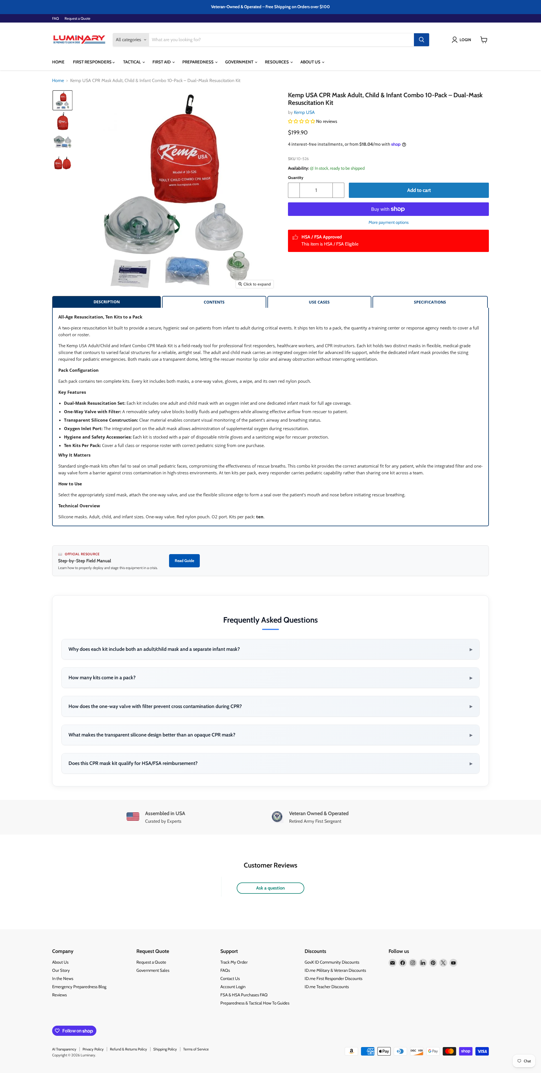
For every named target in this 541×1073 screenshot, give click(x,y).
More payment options (389, 222)
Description (107, 301)
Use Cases (319, 302)
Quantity (295, 177)
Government (239, 62)
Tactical (132, 62)
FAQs (225, 970)
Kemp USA (304, 112)
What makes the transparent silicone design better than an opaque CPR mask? (270, 734)
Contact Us (230, 978)
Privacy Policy (93, 1049)
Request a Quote (77, 18)
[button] (462, 39)
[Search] (421, 39)
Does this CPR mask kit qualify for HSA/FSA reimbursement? (270, 763)
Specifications (430, 302)
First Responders (92, 62)
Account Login (232, 986)
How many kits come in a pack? (270, 677)
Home (58, 62)
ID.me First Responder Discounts (333, 978)
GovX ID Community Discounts (332, 962)
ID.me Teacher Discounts (327, 986)
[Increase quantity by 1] (338, 190)
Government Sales (152, 970)
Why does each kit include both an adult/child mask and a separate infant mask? (270, 649)
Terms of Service (196, 1049)
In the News (62, 978)
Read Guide (184, 560)
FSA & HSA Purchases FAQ (244, 994)
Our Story (61, 970)
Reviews (59, 994)
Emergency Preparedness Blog (79, 986)
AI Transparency (64, 1049)
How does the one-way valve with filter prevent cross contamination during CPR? (270, 706)
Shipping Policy (165, 1049)
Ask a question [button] (270, 888)
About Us (310, 62)
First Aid (162, 62)
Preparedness (198, 62)
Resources (277, 62)
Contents (214, 302)
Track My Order (234, 962)
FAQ (55, 18)
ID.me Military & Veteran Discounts (335, 970)
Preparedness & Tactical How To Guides (254, 1003)
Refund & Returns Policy (128, 1049)
